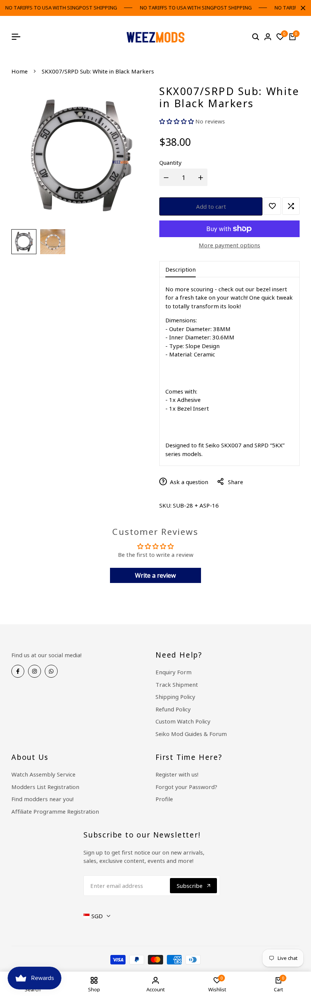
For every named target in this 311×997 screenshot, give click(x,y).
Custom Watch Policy (183, 721)
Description (180, 269)
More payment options (229, 245)
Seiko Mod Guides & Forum (191, 734)
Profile (164, 799)
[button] (177, 121)
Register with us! (177, 774)
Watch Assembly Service (43, 774)
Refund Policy (173, 709)
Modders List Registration (45, 787)
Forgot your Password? (186, 787)
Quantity (170, 162)
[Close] (301, 8)
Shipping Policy (175, 696)
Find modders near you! (42, 799)
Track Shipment (177, 684)
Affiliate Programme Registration (55, 811)
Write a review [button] (155, 575)
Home (19, 71)
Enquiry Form (174, 672)
